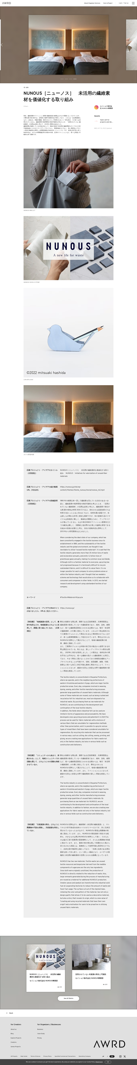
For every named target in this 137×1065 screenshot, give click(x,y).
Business (40, 1029)
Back (11, 1013)
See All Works (68, 998)
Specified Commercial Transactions (65, 1056)
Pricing (39, 1038)
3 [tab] (70, 79)
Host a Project (107, 3)
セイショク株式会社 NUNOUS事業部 (106, 107)
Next (135, 45)
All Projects (14, 1056)
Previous (1, 45)
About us (13, 1029)
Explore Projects (16, 1038)
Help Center (24, 1056)
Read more (99, 1062)
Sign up (126, 3)
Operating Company (85, 1056)
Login (120, 3)
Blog (12, 1034)
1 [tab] (62, 79)
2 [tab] (66, 79)
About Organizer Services (92, 3)
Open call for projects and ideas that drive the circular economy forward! (106, 121)
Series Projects (16, 1047)
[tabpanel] (68, 44)
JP (103, 1056)
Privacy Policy (47, 1056)
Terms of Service (35, 1056)
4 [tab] (75, 79)
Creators (13, 1042)
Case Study (41, 1034)
